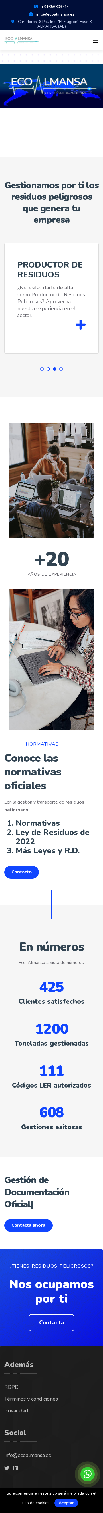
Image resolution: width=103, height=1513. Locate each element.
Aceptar (66, 1503)
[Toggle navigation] (95, 41)
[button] (42, 369)
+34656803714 (55, 6)
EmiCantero (55, 1471)
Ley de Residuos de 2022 (53, 837)
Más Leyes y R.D (47, 850)
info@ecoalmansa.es (55, 14)
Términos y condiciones (31, 1374)
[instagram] (6, 1444)
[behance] (15, 1444)
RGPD (11, 1363)
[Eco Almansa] (21, 40)
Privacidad (16, 1386)
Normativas (38, 823)
